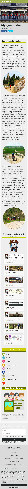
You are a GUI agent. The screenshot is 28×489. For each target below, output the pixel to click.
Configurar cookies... (14, 487)
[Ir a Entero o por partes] (14, 293)
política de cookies (19, 479)
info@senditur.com (21, 416)
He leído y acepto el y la (13, 436)
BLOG (9, 37)
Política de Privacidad (19, 436)
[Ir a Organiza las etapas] (14, 305)
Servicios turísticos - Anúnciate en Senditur (14, 458)
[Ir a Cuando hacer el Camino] (14, 270)
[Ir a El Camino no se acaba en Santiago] (14, 317)
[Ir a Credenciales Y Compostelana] (14, 340)
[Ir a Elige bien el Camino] (14, 282)
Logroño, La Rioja (6, 28)
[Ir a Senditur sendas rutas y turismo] (6, 1)
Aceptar (14, 485)
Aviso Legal (12, 436)
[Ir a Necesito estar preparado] (14, 259)
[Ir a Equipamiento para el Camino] (14, 328)
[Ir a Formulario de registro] (14, 402)
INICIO (6, 37)
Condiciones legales (14, 461)
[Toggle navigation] (26, 1)
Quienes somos (14, 455)
